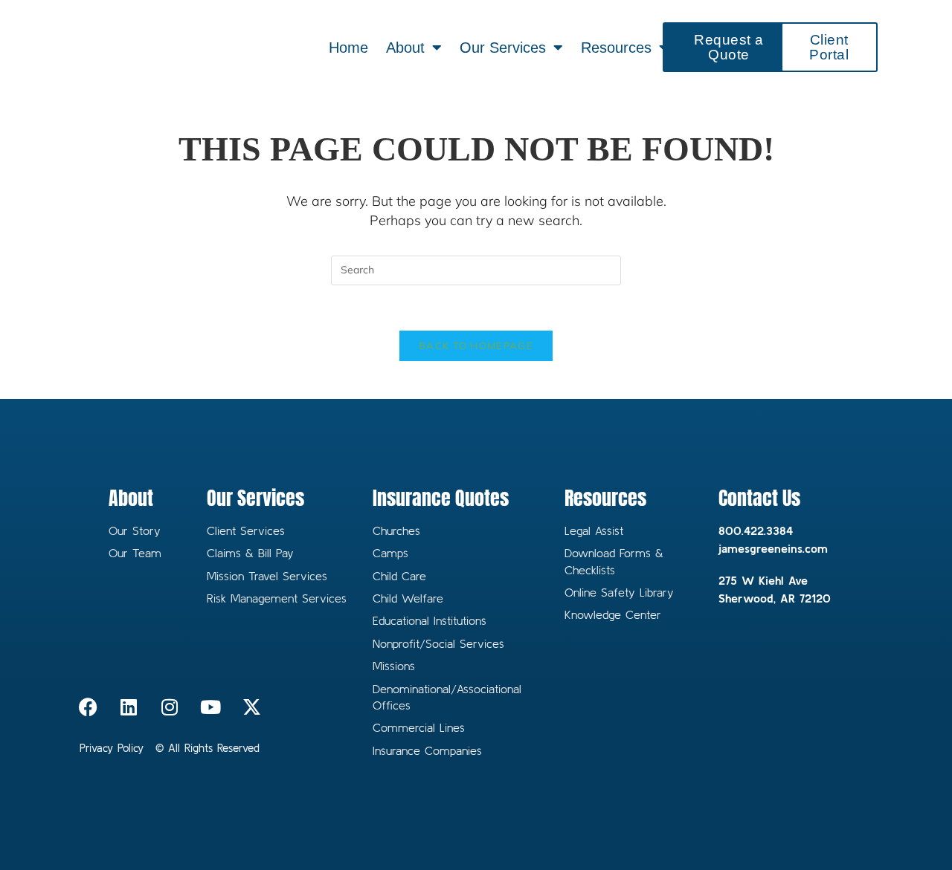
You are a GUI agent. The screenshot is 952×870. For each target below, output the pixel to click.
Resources (616, 47)
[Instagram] (169, 706)
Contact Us (759, 498)
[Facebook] (87, 706)
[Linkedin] (128, 706)
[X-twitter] (251, 706)
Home (348, 47)
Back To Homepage (476, 345)
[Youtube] (210, 706)
